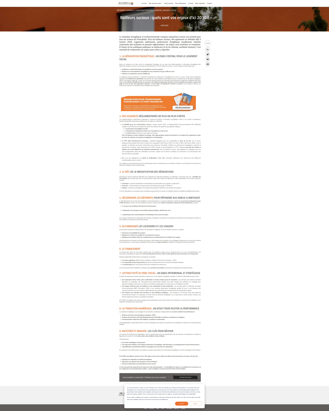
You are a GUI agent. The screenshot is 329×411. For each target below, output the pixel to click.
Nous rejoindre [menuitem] (200, 3)
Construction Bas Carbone (148, 10)
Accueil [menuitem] (144, 3)
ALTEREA (151, 408)
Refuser (195, 403)
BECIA (162, 408)
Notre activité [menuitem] (168, 3)
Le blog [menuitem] (190, 3)
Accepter (181, 403)
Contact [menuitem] (209, 3)
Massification (169, 10)
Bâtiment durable (125, 10)
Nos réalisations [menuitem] (180, 3)
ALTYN (145, 408)
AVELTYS (176, 408)
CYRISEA (183, 408)
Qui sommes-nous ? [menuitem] (155, 3)
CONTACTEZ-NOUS (185, 377)
